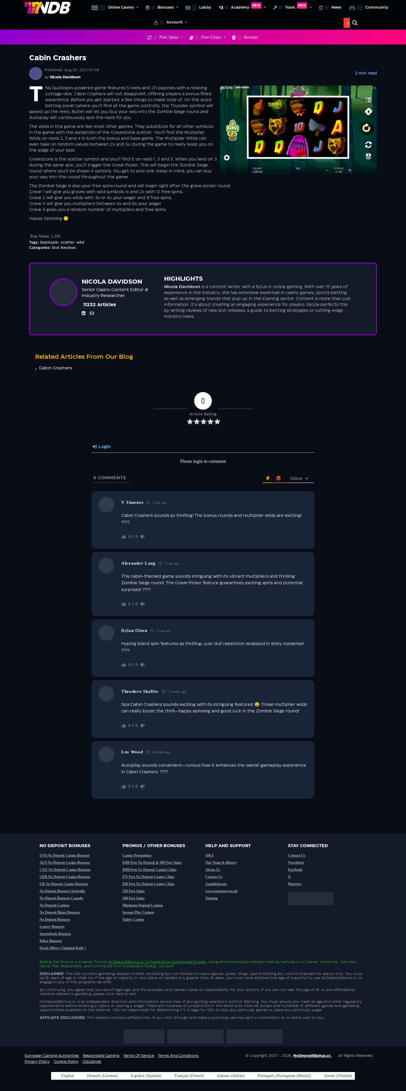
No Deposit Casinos (55, 905)
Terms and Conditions (178, 1055)
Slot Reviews (64, 248)
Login (104, 447)
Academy (245, 6)
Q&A (209, 855)
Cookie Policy (66, 1061)
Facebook (295, 870)
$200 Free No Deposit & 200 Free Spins (152, 862)
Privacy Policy (37, 1061)
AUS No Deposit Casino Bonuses (65, 862)
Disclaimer (92, 1061)
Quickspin (49, 242)
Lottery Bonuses (52, 927)
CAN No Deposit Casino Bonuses (65, 870)
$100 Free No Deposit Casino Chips (149, 870)
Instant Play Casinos (138, 912)
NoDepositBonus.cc (126, 962)
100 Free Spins (133, 898)
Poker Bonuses (51, 941)
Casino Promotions (137, 855)
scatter (67, 242)
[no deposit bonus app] (313, 908)
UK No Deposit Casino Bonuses (64, 884)
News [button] (336, 7)
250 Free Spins (133, 891)
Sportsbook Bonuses (55, 934)
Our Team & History (221, 862)
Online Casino (121, 7)
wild (80, 242)
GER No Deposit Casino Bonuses (65, 877)
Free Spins (169, 37)
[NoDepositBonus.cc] (47, 7)
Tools (295, 6)
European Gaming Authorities (52, 1055)
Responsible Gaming (101, 1055)
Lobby (205, 7)
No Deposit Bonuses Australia (62, 891)
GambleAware (216, 884)
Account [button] (174, 22)
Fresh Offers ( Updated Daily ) (63, 948)
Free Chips (211, 37)
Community (376, 7)
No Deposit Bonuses (55, 919)
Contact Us (214, 877)
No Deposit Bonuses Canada (61, 898)
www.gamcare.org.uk (221, 891)
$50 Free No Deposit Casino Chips (148, 884)
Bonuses (166, 7)
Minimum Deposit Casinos (142, 905)
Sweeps (251, 37)
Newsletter (296, 862)
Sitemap (211, 898)
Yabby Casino (133, 919)
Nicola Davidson (65, 77)
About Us (212, 870)
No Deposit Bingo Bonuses (60, 912)
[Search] (355, 23)
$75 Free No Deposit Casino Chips (148, 877)
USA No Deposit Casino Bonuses (65, 855)
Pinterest (294, 884)
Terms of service (138, 1055)
